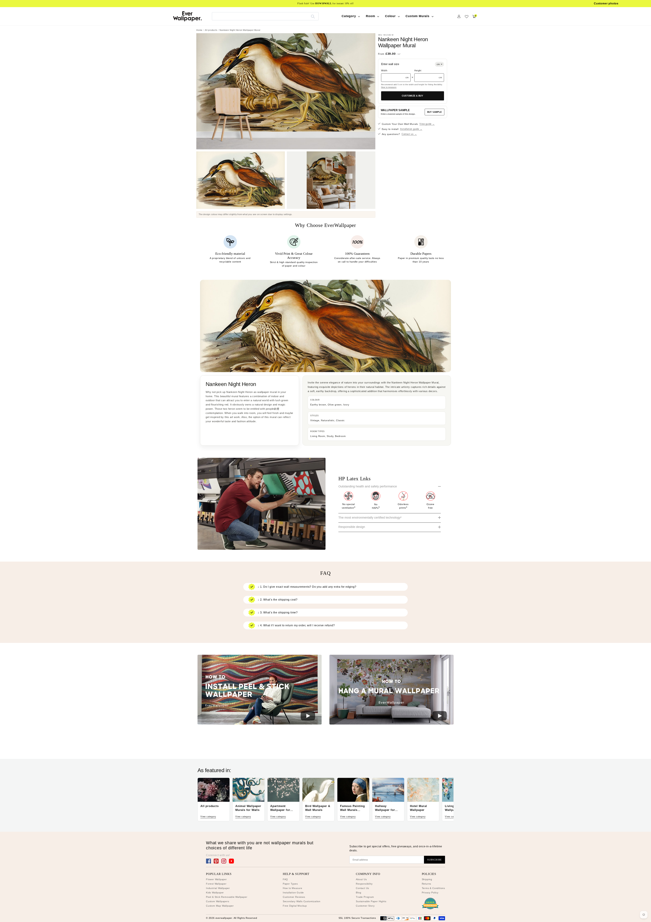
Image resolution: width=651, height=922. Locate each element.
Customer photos (606, 3)
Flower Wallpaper (216, 879)
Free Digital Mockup (295, 905)
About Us (361, 879)
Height (417, 70)
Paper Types (290, 883)
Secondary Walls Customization (301, 901)
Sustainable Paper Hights (371, 901)
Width (384, 70)
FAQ (285, 879)
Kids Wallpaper (215, 892)
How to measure (389, 87)
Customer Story (365, 905)
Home (199, 30)
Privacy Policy (430, 892)
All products (211, 30)
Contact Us (362, 888)
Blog (358, 892)
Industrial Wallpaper (218, 888)
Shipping (427, 879)
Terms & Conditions (433, 888)
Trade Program (365, 897)
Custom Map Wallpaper (220, 905)
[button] (260, 690)
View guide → (427, 124)
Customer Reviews (294, 897)
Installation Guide (293, 892)
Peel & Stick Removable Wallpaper (226, 897)
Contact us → (409, 134)
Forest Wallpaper (216, 883)
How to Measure (292, 888)
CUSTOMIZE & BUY (412, 96)
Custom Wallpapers (217, 901)
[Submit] (312, 16)
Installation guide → (411, 129)
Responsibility (364, 883)
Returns (426, 883)
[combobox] (265, 16)
